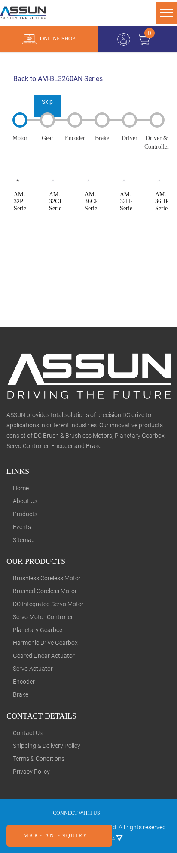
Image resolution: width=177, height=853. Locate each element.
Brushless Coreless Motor (47, 578)
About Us (25, 501)
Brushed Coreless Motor (45, 591)
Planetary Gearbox (38, 629)
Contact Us (28, 732)
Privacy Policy (31, 771)
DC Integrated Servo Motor (48, 604)
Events (22, 526)
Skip (47, 101)
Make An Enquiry (57, 836)
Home (21, 488)
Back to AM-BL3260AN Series (57, 79)
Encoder (24, 681)
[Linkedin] (122, 813)
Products (25, 514)
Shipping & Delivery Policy (46, 745)
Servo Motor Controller (43, 616)
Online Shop (57, 38)
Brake (20, 694)
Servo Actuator (33, 668)
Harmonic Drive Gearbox (45, 642)
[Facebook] (110, 813)
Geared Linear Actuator (44, 655)
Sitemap (24, 539)
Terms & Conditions (38, 758)
